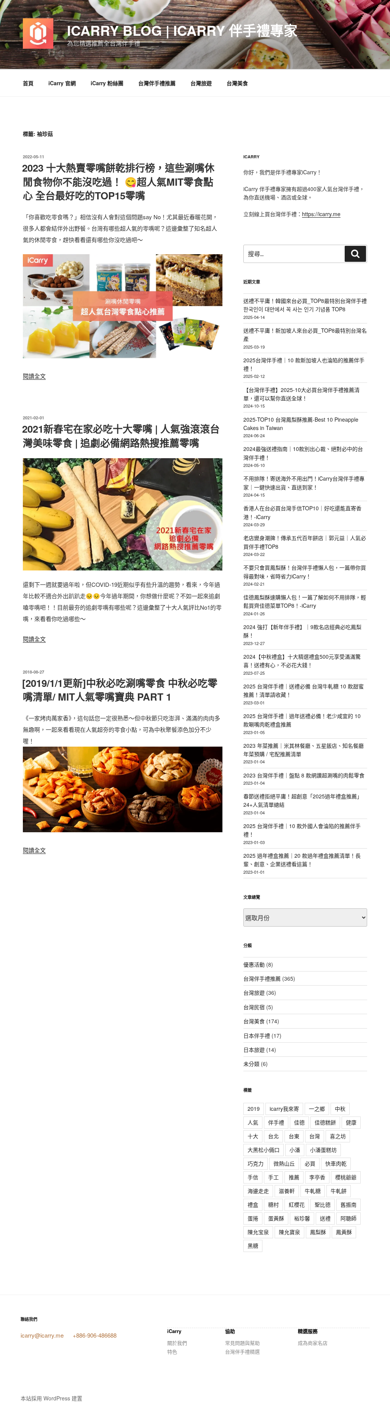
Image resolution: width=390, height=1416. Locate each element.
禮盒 (253, 1204)
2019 (254, 1108)
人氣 (253, 1122)
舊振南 (348, 1204)
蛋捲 (253, 1218)
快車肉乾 (336, 1163)
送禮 (325, 1218)
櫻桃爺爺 (345, 1177)
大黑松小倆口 (264, 1149)
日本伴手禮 (256, 1035)
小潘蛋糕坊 (323, 1149)
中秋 (340, 1108)
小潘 (294, 1149)
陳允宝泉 (258, 1232)
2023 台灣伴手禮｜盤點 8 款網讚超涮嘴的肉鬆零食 (303, 775)
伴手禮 (276, 1122)
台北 (273, 1136)
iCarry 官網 (62, 83)
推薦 (294, 1177)
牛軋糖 (313, 1191)
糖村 (273, 1204)
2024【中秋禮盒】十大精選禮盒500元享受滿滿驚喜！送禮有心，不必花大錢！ (302, 661)
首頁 (28, 83)
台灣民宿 (254, 1007)
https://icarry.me (321, 214)
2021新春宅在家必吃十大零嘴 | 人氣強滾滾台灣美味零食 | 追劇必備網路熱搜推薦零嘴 (121, 435)
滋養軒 (287, 1191)
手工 (273, 1177)
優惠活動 (254, 964)
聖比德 (323, 1204)
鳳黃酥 (344, 1232)
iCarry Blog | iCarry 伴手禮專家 (182, 30)
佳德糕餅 (325, 1122)
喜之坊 (338, 1136)
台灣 (314, 1136)
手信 (253, 1177)
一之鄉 (317, 1108)
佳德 (299, 1122)
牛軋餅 (339, 1191)
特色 (172, 1351)
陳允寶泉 (289, 1232)
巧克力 (256, 1163)
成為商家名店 (313, 1342)
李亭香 (317, 1177)
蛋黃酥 (276, 1218)
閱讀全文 (34, 376)
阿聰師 (348, 1218)
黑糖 (253, 1245)
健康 (351, 1122)
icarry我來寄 (284, 1108)
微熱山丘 (284, 1163)
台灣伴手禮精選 (242, 1351)
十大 (253, 1136)
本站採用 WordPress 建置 (51, 1398)
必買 (310, 1163)
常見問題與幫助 (242, 1342)
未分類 (251, 1063)
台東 (294, 1136)
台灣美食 (237, 83)
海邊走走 (258, 1191)
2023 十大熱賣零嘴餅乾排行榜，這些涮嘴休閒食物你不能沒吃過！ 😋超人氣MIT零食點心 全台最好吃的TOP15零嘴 (118, 181)
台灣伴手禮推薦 (157, 83)
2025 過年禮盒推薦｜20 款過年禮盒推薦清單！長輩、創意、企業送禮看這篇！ (302, 860)
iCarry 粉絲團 (107, 83)
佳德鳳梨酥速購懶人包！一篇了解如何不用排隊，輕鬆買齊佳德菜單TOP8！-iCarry (304, 601)
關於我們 (177, 1342)
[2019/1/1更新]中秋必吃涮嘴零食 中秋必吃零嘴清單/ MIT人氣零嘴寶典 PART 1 (119, 690)
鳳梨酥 (318, 1232)
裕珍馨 (302, 1218)
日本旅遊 (254, 1049)
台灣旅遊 (201, 83)
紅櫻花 (297, 1204)
